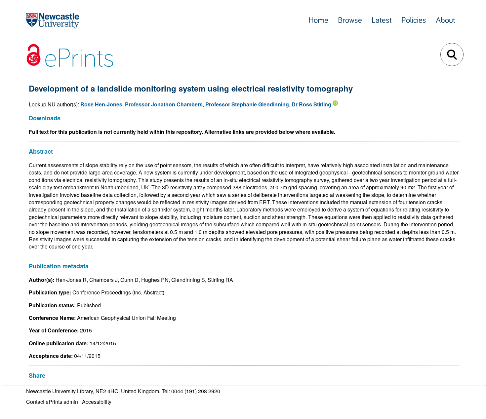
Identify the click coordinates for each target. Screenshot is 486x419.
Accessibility (96, 401)
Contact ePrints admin (52, 401)
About (445, 20)
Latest (382, 20)
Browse (350, 20)
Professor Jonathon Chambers (164, 104)
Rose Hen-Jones (101, 104)
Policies (413, 20)
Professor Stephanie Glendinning (247, 104)
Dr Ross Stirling (311, 104)
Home (318, 20)
